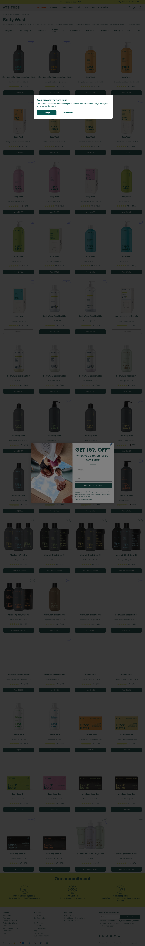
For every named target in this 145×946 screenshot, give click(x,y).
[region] (73, 107)
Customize (68, 113)
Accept (46, 113)
